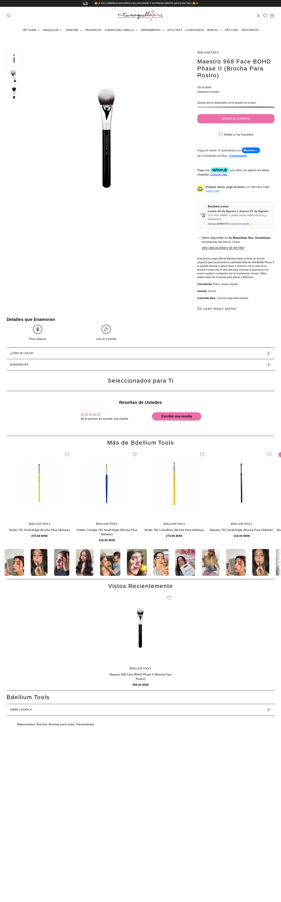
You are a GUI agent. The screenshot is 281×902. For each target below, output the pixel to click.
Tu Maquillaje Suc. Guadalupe (250, 237)
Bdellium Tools (208, 52)
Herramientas (85, 724)
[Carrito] (272, 16)
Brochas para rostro (62, 724)
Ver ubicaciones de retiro (223, 248)
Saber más (212, 191)
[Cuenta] (258, 16)
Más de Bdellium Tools (140, 442)
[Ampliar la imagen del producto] (107, 134)
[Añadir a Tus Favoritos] (67, 454)
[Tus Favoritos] (265, 16)
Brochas (41, 724)
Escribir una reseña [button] (176, 416)
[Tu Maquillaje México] (140, 15)
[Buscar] (9, 16)
